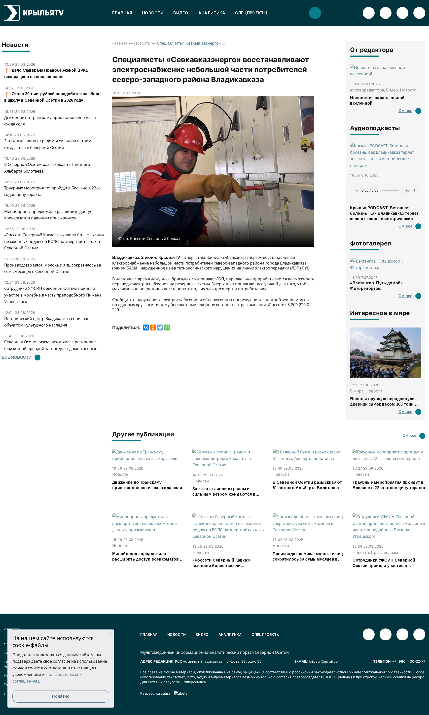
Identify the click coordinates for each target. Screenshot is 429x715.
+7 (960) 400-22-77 (408, 661)
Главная (122, 12)
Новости (152, 12)
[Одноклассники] (153, 327)
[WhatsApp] (167, 327)
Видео (180, 12)
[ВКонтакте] (146, 327)
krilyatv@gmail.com (325, 661)
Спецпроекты (251, 12)
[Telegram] (160, 327)
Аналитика (211, 12)
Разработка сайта (155, 693)
